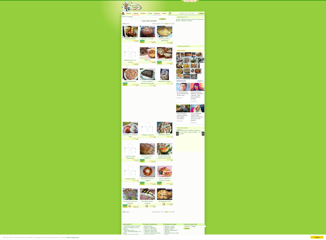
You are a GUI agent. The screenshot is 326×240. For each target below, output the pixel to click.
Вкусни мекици (148, 226)
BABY (137, 85)
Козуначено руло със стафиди (147, 179)
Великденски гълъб (165, 201)
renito (137, 139)
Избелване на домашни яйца (130, 136)
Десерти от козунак (187, 20)
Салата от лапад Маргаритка (130, 157)
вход (193, 1)
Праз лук (167, 231)
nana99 (154, 184)
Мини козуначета (130, 39)
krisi (137, 181)
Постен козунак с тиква (164, 60)
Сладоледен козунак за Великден (130, 202)
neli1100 (171, 43)
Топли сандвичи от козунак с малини (164, 179)
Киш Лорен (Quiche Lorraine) (132, 226)
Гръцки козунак (130, 179)
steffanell (154, 42)
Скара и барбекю (193, 132)
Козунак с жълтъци (147, 39)
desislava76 (136, 207)
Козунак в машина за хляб (188, 19)
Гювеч (166, 234)
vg (172, 137)
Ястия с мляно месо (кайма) (185, 130)
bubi (172, 160)
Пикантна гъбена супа (150, 230)
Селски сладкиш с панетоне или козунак (147, 82)
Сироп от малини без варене (152, 233)
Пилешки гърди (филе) (171, 230)
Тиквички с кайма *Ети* (150, 231)
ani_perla (154, 161)
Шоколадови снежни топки (131, 234)
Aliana (171, 184)
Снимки (143, 13)
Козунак (178, 19)
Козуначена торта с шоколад (147, 202)
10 (170, 23)
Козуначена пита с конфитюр (147, 157)
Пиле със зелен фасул (150, 229)
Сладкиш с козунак (147, 135)
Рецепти (128, 13)
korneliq (136, 160)
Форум (164, 13)
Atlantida (136, 41)
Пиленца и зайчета (164, 135)
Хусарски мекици (130, 81)
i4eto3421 (136, 64)
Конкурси (157, 13)
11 (171, 23)
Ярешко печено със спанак (130, 61)
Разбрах (317, 237)
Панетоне (147, 60)
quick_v (171, 63)
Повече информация (72, 237)
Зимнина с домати (170, 227)
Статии (150, 13)
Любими (135, 13)
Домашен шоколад (149, 234)
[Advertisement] (174, 7)
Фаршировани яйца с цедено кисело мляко (164, 157)
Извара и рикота (169, 229)
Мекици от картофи (149, 227)
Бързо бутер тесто (129, 230)
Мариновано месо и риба (172, 233)
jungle (154, 206)
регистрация (188, 1)
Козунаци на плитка (165, 81)
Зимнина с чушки (169, 226)
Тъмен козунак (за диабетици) (164, 40)
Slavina (171, 204)
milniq (154, 137)
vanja (154, 85)
